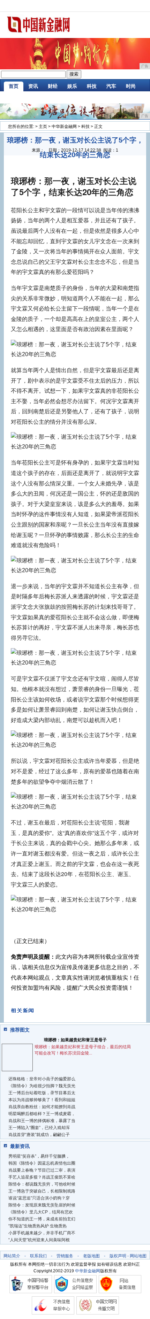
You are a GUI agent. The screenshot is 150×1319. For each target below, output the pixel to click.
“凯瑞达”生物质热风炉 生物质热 (37, 1226)
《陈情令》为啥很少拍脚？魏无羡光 (41, 1085)
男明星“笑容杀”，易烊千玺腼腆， (39, 1156)
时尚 (131, 86)
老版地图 (91, 1255)
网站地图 (138, 1255)
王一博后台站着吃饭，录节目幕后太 (41, 1092)
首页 (13, 86)
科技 (92, 86)
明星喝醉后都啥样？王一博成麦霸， (41, 1113)
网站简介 (11, 1255)
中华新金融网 (64, 126)
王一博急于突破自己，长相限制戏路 (41, 1191)
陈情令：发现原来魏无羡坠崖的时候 (41, 1205)
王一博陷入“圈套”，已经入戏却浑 (39, 1127)
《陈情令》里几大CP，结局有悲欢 (40, 1212)
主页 (43, 126)
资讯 (33, 86)
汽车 (111, 86)
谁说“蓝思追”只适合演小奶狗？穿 (39, 1198)
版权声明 (118, 1255)
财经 (53, 86)
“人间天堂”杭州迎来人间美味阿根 (39, 1239)
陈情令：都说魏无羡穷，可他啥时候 (41, 1184)
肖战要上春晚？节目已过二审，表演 (41, 1170)
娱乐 (72, 86)
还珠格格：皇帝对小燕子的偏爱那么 (41, 1078)
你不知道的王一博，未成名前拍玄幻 (41, 1219)
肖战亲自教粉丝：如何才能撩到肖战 (41, 1106)
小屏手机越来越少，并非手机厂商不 (41, 1232)
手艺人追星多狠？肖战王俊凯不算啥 (41, 1177)
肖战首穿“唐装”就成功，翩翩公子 (39, 1134)
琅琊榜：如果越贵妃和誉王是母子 (75, 1039)
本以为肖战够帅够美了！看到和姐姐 (41, 1099)
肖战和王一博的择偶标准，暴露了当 (41, 1120)
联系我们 (38, 1255)
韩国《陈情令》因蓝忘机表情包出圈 (41, 1163)
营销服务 (65, 1255)
